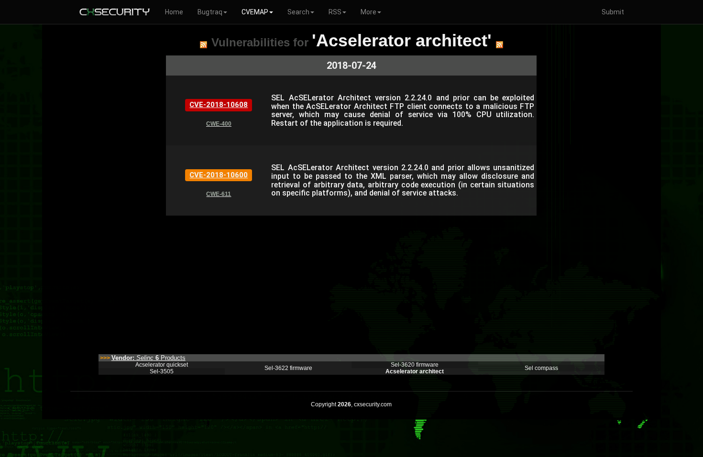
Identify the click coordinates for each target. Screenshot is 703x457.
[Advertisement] (351, 282)
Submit (613, 12)
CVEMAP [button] (255, 12)
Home (174, 12)
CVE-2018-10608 (218, 104)
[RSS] (203, 44)
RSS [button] (335, 12)
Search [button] (298, 12)
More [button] (368, 12)
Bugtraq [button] (210, 12)
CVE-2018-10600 (218, 175)
